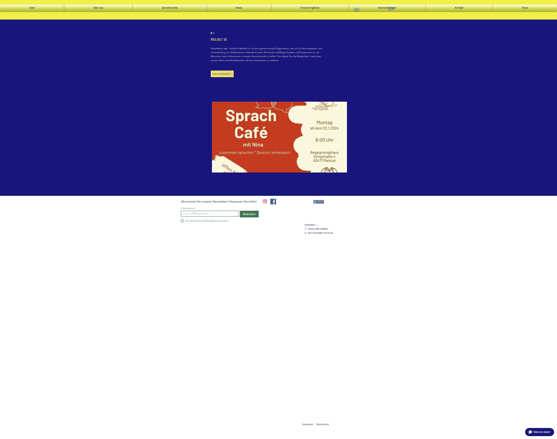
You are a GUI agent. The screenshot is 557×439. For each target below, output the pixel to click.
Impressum (307, 424)
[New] (357, 10)
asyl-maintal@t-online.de (320, 233)
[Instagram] (265, 201)
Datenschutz (322, 424)
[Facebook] (273, 201)
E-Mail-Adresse (188, 208)
